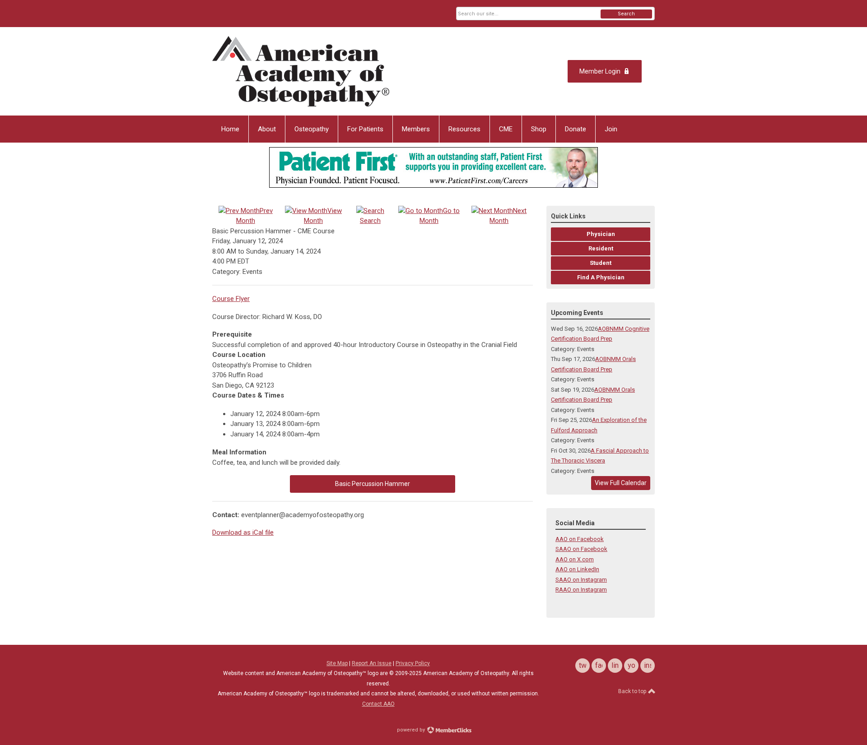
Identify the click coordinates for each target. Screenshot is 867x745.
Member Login (599, 71)
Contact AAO (378, 704)
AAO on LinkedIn (577, 569)
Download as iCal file (243, 532)
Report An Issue (372, 663)
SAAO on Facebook (581, 549)
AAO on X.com (574, 559)
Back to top (633, 691)
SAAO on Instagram (581, 579)
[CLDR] (300, 71)
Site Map (337, 663)
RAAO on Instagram (581, 589)
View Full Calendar (621, 482)
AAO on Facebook (579, 539)
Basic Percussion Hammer (372, 483)
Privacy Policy (413, 663)
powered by (411, 730)
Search (626, 14)
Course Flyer (231, 299)
